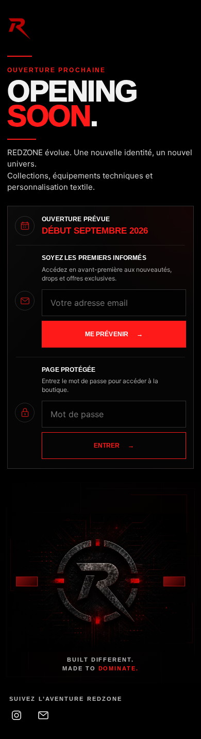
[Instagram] (16, 715)
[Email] (43, 715)
